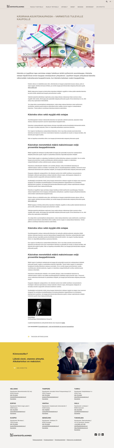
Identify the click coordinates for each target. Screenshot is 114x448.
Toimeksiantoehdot (60, 440)
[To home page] (15, 6)
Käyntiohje (13, 399)
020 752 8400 (46, 395)
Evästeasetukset (48, 440)
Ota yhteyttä (22, 368)
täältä (63, 322)
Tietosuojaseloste (37, 440)
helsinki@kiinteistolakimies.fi (18, 397)
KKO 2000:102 (32, 87)
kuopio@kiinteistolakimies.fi (18, 426)
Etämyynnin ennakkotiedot (74, 440)
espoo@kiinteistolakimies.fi (17, 411)
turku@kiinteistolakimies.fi (81, 397)
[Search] (106, 1)
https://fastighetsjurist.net (81, 428)
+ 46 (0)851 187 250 (79, 424)
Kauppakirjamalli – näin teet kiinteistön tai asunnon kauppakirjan (56, 326)
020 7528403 (45, 409)
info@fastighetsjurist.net (80, 426)
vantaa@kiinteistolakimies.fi (50, 411)
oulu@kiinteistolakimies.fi (81, 411)
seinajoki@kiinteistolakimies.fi (50, 426)
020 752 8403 (14, 395)
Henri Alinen (31, 317)
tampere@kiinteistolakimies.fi (50, 397)
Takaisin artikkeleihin (39, 336)
